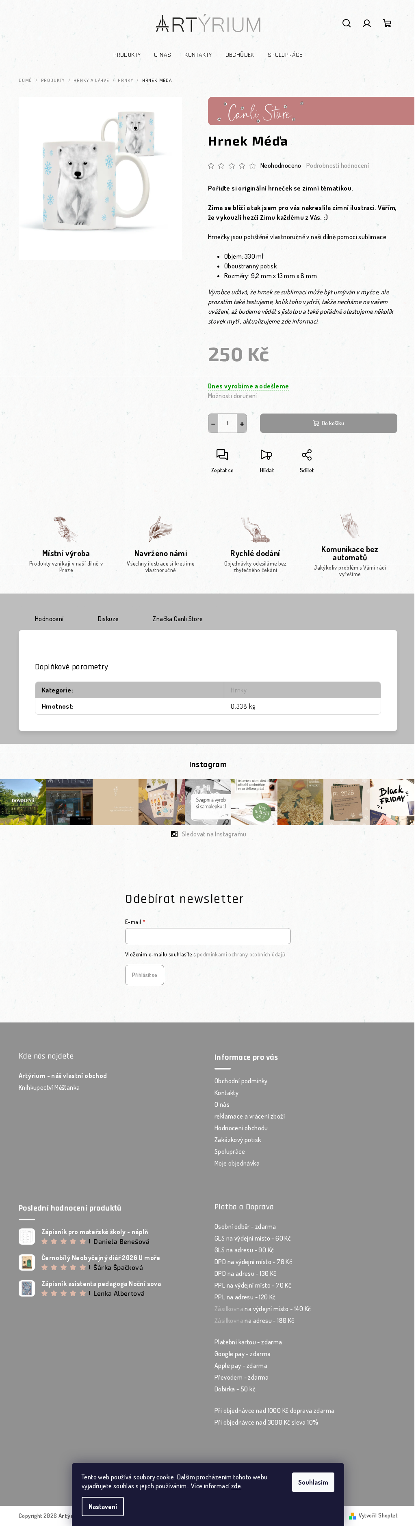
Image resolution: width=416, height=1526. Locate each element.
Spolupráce (229, 1151)
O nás (222, 1104)
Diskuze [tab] (108, 619)
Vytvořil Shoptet (378, 1515)
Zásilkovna (228, 1309)
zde (236, 1486)
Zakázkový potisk (237, 1140)
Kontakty (226, 1093)
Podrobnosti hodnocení (337, 165)
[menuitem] (127, 55)
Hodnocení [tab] (49, 619)
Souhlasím (313, 1482)
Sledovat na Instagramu (214, 834)
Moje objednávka (237, 1163)
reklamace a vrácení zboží (249, 1116)
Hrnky (239, 690)
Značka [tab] (178, 619)
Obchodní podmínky (241, 1081)
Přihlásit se (144, 974)
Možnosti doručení (232, 396)
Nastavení (103, 1506)
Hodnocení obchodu (241, 1128)
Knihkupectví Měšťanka (49, 1087)
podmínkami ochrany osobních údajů (241, 954)
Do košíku (333, 423)
